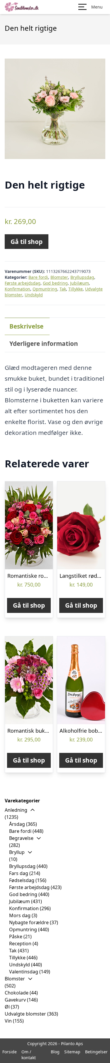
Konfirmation (17, 289)
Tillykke (75, 289)
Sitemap (72, 1052)
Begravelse (21, 838)
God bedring (55, 283)
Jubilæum (79, 283)
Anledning (16, 810)
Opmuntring (45, 289)
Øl (7, 1007)
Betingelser (96, 1052)
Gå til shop (27, 241)
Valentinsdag (23, 971)
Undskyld (34, 295)
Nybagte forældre (29, 922)
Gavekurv (15, 1000)
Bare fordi (38, 277)
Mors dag (20, 915)
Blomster (59, 277)
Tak (63, 289)
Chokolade (16, 992)
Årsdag (17, 824)
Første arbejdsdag (22, 283)
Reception (20, 943)
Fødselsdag (21, 880)
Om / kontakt (28, 1054)
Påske (15, 936)
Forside (9, 1052)
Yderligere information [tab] (43, 343)
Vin (8, 1021)
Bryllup (17, 852)
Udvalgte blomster (25, 1014)
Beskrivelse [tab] (26, 326)
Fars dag (18, 873)
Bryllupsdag (82, 277)
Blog (55, 1052)
